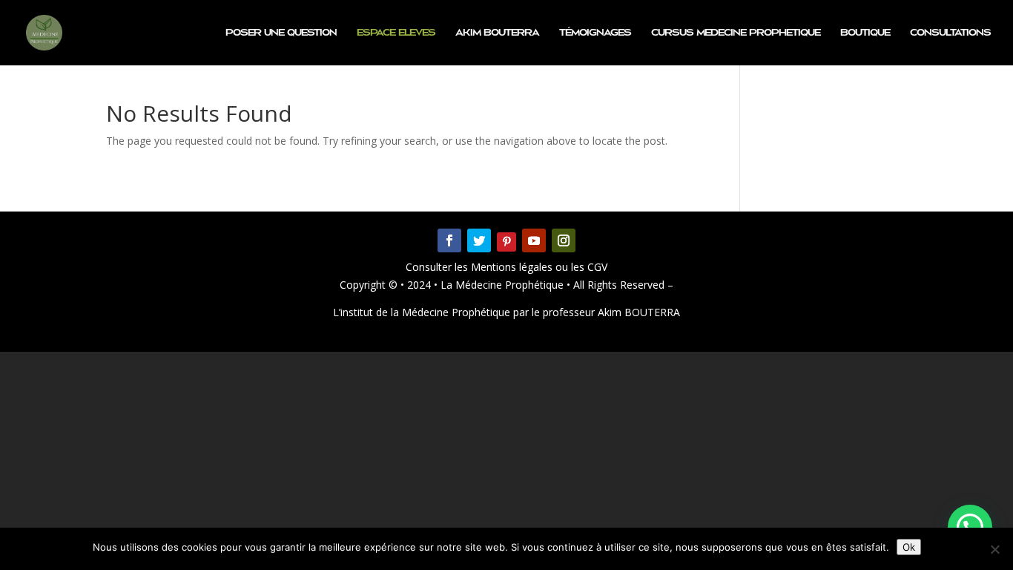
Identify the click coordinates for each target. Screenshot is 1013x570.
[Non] (994, 549)
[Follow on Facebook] (449, 240)
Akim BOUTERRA (497, 32)
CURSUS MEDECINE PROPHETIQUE (735, 32)
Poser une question (281, 32)
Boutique (865, 32)
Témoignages (595, 32)
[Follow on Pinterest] (506, 242)
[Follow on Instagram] (563, 240)
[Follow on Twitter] (479, 240)
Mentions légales (513, 267)
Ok (909, 547)
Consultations (950, 32)
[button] (970, 527)
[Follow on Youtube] (534, 240)
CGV (595, 267)
